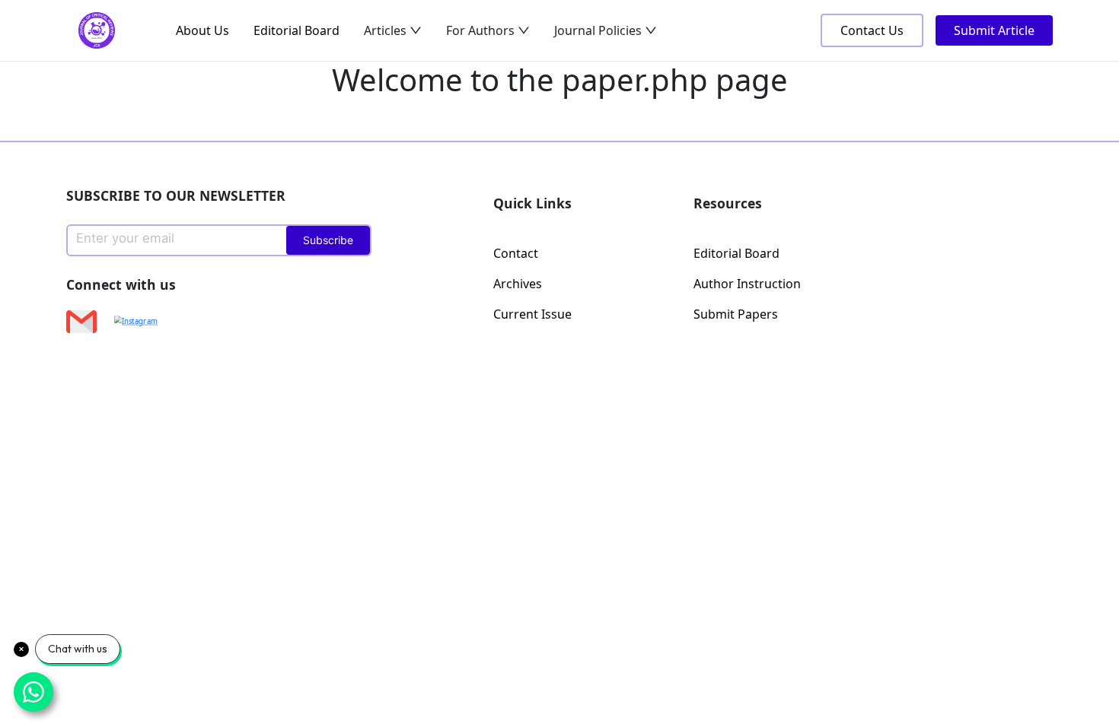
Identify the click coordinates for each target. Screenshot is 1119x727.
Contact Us (872, 30)
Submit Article (994, 30)
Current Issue (532, 314)
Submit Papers (735, 314)
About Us (202, 30)
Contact (515, 253)
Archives (517, 283)
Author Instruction (747, 283)
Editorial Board (296, 30)
